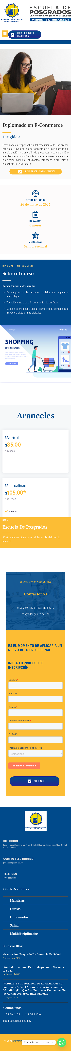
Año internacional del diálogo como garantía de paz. (33, 968)
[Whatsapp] (61, 1042)
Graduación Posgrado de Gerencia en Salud (32, 954)
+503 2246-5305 (9, 878)
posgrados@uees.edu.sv (13, 863)
